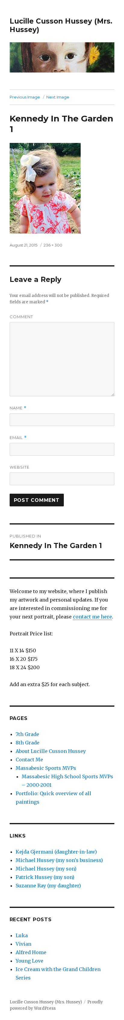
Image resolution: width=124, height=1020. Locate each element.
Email (18, 437)
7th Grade (27, 734)
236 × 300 (53, 245)
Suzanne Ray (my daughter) (48, 886)
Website (19, 467)
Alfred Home (31, 952)
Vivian (23, 944)
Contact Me (29, 760)
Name (18, 408)
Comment (21, 316)
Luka (22, 935)
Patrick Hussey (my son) (45, 877)
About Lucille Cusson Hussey (51, 751)
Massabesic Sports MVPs (46, 768)
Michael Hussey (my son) (46, 869)
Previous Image (25, 97)
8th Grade (27, 743)
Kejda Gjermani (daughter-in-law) (56, 852)
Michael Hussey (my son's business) (59, 860)
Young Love (29, 961)
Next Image (57, 97)
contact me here (92, 617)
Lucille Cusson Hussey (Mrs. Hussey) (46, 1002)
